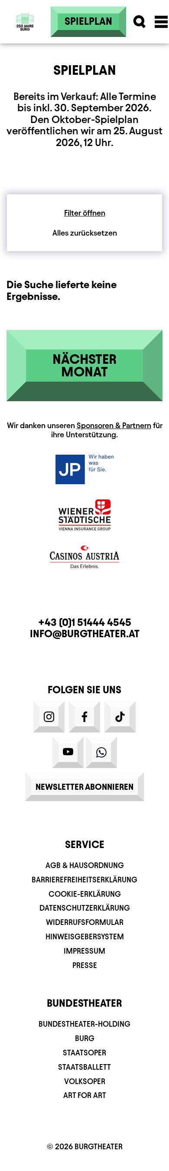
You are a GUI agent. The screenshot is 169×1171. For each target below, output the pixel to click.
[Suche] (139, 21)
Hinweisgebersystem (85, 936)
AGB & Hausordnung (85, 865)
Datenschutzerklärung (84, 908)
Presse (84, 965)
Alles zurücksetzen (84, 233)
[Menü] (161, 21)
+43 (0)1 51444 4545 (84, 622)
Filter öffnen (84, 213)
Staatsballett (84, 1067)
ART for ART (84, 1095)
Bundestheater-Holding (84, 1024)
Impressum (84, 951)
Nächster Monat (84, 365)
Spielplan (88, 21)
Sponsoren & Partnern (114, 425)
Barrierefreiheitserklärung (84, 879)
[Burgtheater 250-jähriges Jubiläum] (25, 22)
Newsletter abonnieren (84, 787)
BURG (84, 1038)
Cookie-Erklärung (85, 894)
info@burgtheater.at (85, 633)
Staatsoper (84, 1052)
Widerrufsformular (85, 922)
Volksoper (84, 1081)
